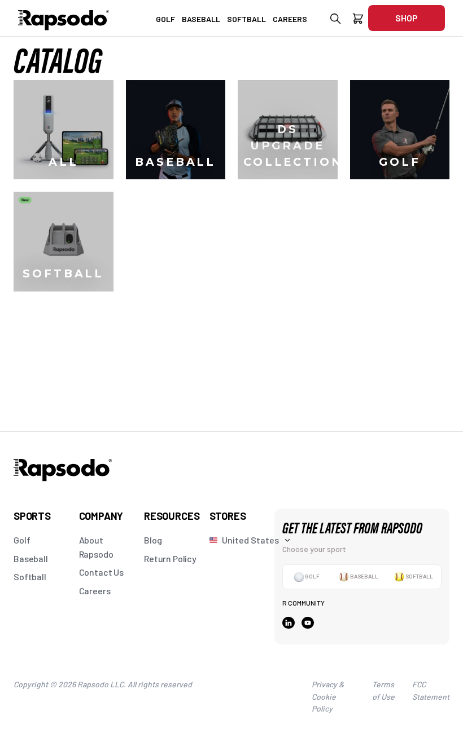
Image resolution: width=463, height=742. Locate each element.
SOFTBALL (246, 19)
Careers (95, 590)
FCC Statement (430, 690)
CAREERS (290, 19)
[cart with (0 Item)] (358, 21)
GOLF (165, 19)
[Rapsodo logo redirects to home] (64, 18)
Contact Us (101, 572)
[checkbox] (307, 576)
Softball (30, 576)
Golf (22, 540)
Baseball (31, 558)
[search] (335, 21)
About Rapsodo (96, 547)
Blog (152, 540)
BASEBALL (201, 19)
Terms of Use (383, 690)
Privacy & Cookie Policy (328, 696)
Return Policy (170, 558)
